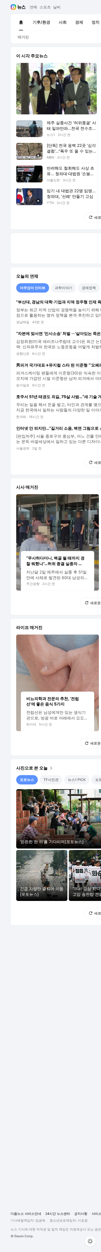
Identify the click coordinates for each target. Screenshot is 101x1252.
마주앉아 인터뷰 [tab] (32, 288)
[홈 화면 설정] (90, 1241)
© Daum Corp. (22, 1236)
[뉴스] (21, 7)
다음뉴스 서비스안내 (26, 1214)
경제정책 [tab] (89, 288)
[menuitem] (20, 22)
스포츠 (45, 7)
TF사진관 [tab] (50, 779)
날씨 (57, 7)
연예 (33, 7)
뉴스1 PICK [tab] (77, 779)
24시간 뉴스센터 (57, 1214)
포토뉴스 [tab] (27, 779)
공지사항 (80, 1214)
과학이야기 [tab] (63, 288)
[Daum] (14, 7)
